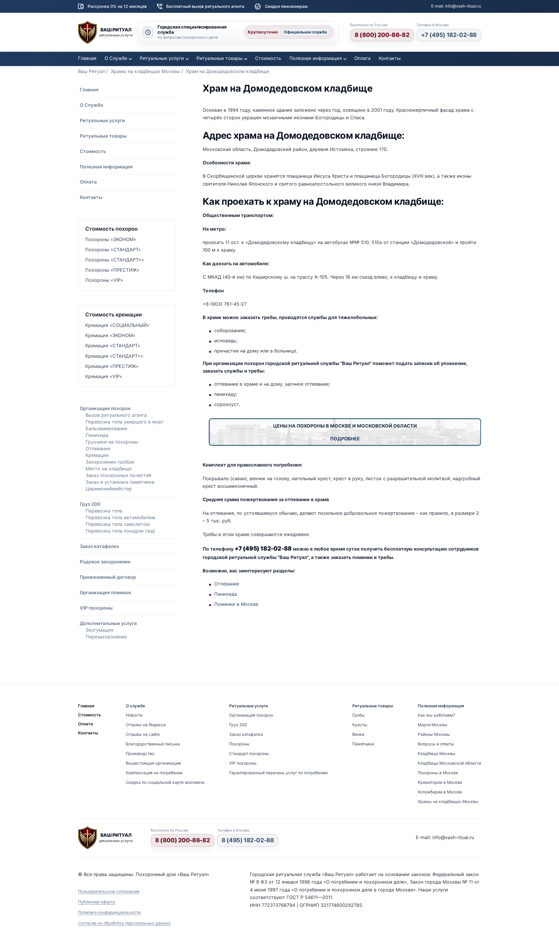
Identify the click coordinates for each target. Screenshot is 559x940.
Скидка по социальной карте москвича (165, 782)
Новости (134, 715)
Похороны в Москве (438, 772)
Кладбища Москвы (436, 753)
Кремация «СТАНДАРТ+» (114, 356)
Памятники (363, 743)
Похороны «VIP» (104, 280)
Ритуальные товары (220, 58)
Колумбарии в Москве (440, 791)
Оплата (362, 58)
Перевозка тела (104, 511)
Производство (140, 753)
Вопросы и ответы (436, 743)
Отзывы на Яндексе (146, 724)
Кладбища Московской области (449, 763)
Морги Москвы (432, 724)
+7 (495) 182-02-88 (449, 34)
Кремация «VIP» (103, 376)
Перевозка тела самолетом (118, 524)
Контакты (390, 58)
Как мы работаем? (436, 715)
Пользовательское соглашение (108, 891)
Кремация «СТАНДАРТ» (112, 345)
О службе (135, 705)
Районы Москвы (434, 734)
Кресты (359, 724)
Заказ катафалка (99, 546)
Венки (358, 734)
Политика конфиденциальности (109, 912)
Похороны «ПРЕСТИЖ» (112, 270)
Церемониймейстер (109, 489)
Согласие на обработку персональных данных (124, 923)
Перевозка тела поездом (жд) (120, 531)
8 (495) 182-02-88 (248, 840)
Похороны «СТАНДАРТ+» (114, 260)
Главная (87, 58)
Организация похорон (105, 408)
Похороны (239, 743)
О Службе (116, 58)
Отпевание (98, 448)
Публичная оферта (96, 901)
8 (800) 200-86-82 (382, 34)
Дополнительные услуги (108, 623)
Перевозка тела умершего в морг (125, 422)
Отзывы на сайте (143, 734)
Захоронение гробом (110, 462)
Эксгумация (99, 630)
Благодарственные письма (153, 743)
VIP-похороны (96, 608)
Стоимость (268, 58)
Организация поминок (105, 592)
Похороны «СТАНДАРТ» (113, 249)
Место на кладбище (109, 468)
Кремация (97, 455)
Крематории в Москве (440, 782)
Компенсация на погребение (154, 772)
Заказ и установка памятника (120, 482)
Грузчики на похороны (112, 442)
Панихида (97, 435)
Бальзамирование (106, 428)
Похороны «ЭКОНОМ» (110, 239)
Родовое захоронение (105, 562)
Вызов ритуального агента (116, 415)
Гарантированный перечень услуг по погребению (278, 772)
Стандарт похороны (249, 753)
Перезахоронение (106, 637)
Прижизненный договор (108, 577)
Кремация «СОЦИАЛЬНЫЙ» (117, 325)
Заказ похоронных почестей (118, 475)
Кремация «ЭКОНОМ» (110, 335)
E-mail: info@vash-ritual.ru (456, 5)
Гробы (358, 715)
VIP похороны (242, 763)
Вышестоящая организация (153, 763)
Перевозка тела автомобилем (120, 517)
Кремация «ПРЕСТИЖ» (112, 366)
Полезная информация (315, 58)
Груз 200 (90, 504)
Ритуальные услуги (162, 58)
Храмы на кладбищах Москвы (448, 801)
